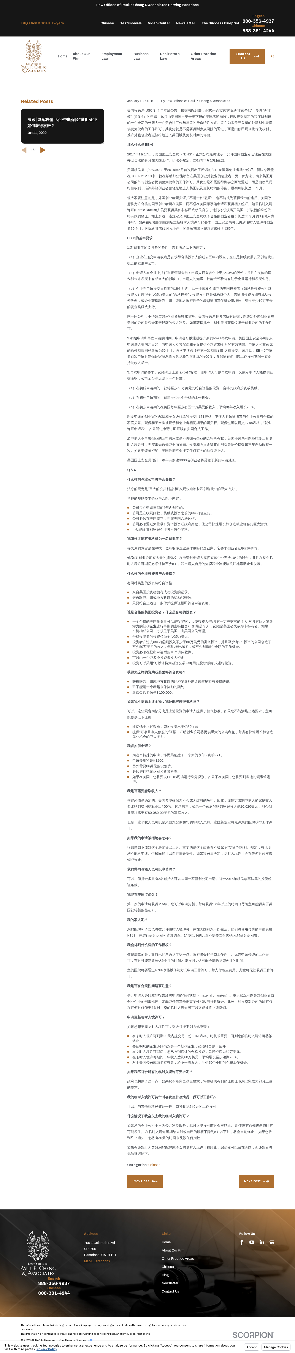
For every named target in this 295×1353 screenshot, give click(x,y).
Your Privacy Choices (73, 1340)
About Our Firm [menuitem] (81, 56)
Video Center (159, 23)
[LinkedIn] (262, 1242)
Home (166, 1242)
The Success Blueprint (220, 23)
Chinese (107, 23)
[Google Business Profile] (272, 1242)
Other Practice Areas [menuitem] (203, 56)
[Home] (33, 56)
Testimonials (131, 23)
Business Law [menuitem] (141, 56)
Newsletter (185, 23)
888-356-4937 (258, 21)
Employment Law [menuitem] (112, 56)
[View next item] (43, 150)
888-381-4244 (258, 30)
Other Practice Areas (178, 1258)
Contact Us (170, 1291)
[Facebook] (241, 1242)
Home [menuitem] (63, 56)
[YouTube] (251, 1242)
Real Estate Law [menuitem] (170, 56)
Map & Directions (97, 1261)
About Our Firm (173, 1250)
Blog (165, 1275)
